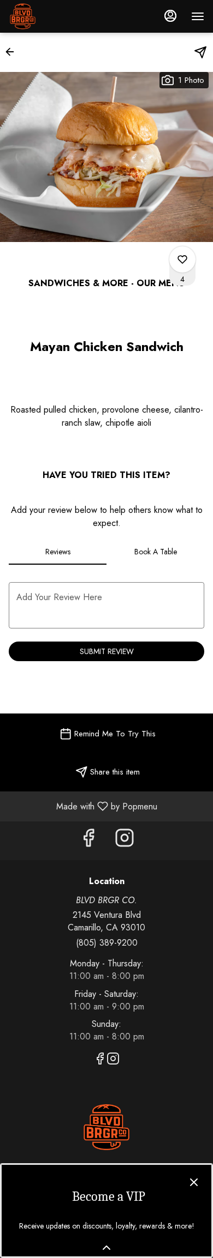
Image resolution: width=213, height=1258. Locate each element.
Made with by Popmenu (82, 806)
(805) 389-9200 (107, 943)
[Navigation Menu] (198, 16)
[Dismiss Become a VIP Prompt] (194, 1182)
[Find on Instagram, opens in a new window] (124, 841)
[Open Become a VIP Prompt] (106, 1247)
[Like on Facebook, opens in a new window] (88, 841)
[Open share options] (200, 52)
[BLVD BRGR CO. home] (58, 16)
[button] (13, 51)
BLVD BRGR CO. (106, 1127)
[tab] (57, 552)
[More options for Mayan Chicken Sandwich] (182, 259)
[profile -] (170, 15)
